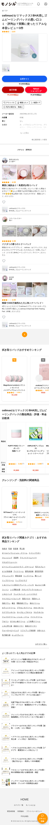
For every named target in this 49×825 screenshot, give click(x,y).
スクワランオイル (9, 612)
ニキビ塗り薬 (7, 626)
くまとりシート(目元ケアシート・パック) (18, 585)
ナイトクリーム (36, 617)
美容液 (15, 549)
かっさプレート (18, 635)
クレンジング (7, 558)
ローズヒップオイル (24, 612)
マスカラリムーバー (9, 562)
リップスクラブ (21, 580)
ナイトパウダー (35, 553)
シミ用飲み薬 (15, 590)
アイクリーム (18, 571)
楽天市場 (13, 90)
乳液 (10, 549)
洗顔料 (16, 558)
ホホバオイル (38, 608)
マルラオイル (38, 612)
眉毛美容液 (29, 571)
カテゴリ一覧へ (41, 644)
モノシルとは (30, 805)
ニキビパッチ (7, 594)
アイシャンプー (8, 576)
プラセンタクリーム (24, 608)
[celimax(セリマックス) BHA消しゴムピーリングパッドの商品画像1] (25, 47)
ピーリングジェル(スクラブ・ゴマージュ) (18, 567)
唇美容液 (18, 576)
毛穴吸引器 (6, 635)
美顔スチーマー (31, 626)
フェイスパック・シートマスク (25, 594)
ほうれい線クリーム (17, 621)
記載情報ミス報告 (40, 140)
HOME (25, 799)
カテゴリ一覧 (18, 805)
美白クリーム (35, 603)
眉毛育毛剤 (39, 571)
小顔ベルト (41, 630)
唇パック (38, 576)
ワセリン (5, 621)
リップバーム (28, 576)
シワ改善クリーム (33, 621)
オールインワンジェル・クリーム (14, 553)
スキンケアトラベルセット (32, 590)
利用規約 (21, 811)
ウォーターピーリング (10, 630)
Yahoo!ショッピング (36, 90)
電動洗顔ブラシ (22, 603)
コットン (5, 590)
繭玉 (13, 603)
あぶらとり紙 (40, 585)
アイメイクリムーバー (28, 558)
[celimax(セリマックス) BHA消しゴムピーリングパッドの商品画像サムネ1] (6, 68)
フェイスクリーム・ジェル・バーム (15, 617)
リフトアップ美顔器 (28, 630)
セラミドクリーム (9, 608)
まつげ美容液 (7, 571)
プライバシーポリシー (34, 811)
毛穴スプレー (40, 567)
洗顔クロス (26, 599)
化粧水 (4, 549)
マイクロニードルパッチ (11, 599)
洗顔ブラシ (6, 603)
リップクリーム (8, 580)
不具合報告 (24, 816)
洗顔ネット (36, 599)
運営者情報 (11, 811)
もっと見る (24, 133)
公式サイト (24, 79)
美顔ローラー (18, 626)
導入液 (22, 549)
